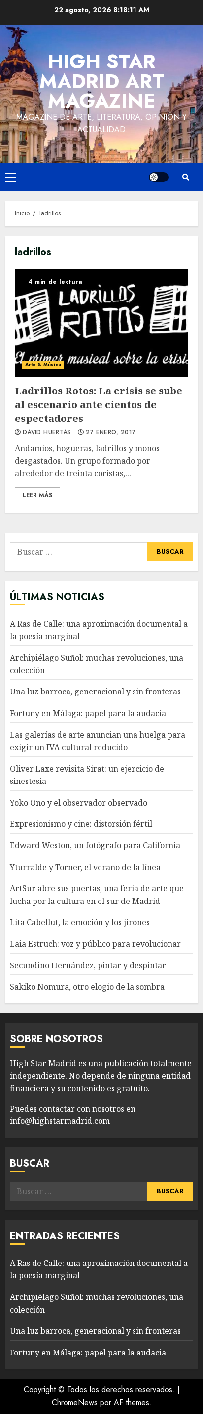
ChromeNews (75, 1402)
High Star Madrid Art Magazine (101, 81)
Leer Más (37, 495)
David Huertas (47, 433)
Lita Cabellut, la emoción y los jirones (80, 922)
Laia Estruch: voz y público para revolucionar (95, 943)
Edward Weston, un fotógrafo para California (95, 845)
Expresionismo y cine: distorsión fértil (81, 823)
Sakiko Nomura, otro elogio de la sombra (87, 986)
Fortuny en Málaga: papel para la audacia (88, 713)
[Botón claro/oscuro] (159, 177)
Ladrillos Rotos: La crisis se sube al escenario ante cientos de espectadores (101, 323)
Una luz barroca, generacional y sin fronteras (95, 691)
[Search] (185, 177)
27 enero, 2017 (110, 433)
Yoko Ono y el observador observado (78, 802)
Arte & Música (43, 364)
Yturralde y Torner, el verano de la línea (85, 867)
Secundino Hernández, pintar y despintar (88, 965)
